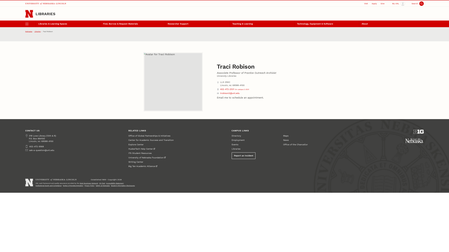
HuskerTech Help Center (140, 149)
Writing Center (135, 162)
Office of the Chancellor (295, 144)
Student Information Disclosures (123, 186)
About (365, 24)
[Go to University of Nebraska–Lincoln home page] (29, 14)
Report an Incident (243, 155)
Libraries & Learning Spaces (52, 24)
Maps (285, 136)
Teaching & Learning (242, 24)
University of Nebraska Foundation (145, 157)
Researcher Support (178, 24)
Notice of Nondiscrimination (73, 186)
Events (235, 144)
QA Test (102, 183)
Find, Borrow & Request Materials (120, 24)
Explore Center (136, 144)
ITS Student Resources (140, 153)
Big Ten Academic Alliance (141, 166)
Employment (238, 140)
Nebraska (28, 31)
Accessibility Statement (114, 183)
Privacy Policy (89, 186)
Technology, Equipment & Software (315, 24)
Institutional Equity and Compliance (49, 186)
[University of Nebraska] (414, 140)
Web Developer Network (89, 183)
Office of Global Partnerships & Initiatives (149, 136)
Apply (374, 3)
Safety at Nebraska (103, 186)
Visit (366, 3)
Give (382, 3)
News (286, 140)
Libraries (45, 14)
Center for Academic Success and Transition (151, 140)
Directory (236, 136)
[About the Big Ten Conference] (418, 132)
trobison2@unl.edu (230, 93)
